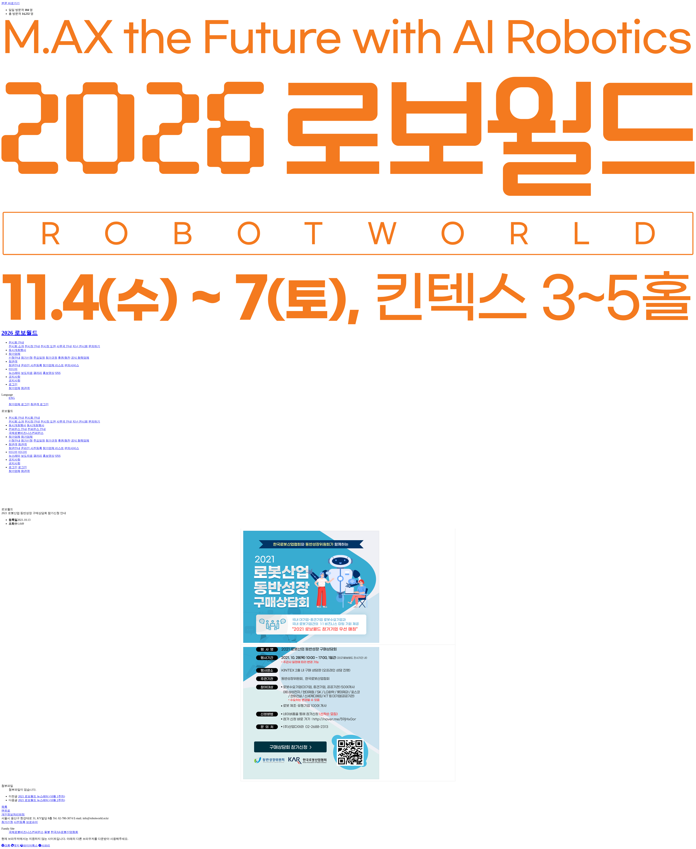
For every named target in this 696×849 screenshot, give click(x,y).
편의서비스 (72, 365)
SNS (58, 372)
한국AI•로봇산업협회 (64, 832)
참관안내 (14, 365)
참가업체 (14, 353)
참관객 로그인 (39, 404)
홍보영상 (48, 372)
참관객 (13, 361)
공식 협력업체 (80, 357)
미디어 (13, 369)
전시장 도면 (48, 346)
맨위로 (5, 810)
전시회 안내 (16, 342)
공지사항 (14, 376)
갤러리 (37, 372)
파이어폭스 (30, 845)
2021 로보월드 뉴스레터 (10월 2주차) (41, 800)
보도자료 (27, 372)
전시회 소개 (16, 346)
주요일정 (39, 357)
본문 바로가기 (10, 3)
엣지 (17, 845)
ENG (12, 397)
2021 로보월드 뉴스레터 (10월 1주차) (41, 796)
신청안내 (14, 357)
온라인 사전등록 (31, 365)
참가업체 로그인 (19, 404)
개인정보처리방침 (13, 814)
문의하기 (94, 346)
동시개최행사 (17, 350)
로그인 (13, 384)
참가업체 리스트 (53, 365)
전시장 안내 (32, 346)
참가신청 (27, 357)
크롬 (7, 845)
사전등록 (19, 822)
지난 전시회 (80, 346)
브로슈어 (32, 822)
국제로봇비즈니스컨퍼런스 (26, 832)
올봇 (47, 832)
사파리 (45, 845)
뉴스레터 (14, 372)
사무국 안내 (64, 346)
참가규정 (51, 357)
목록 (4, 806)
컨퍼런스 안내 (18, 429)
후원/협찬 (64, 357)
